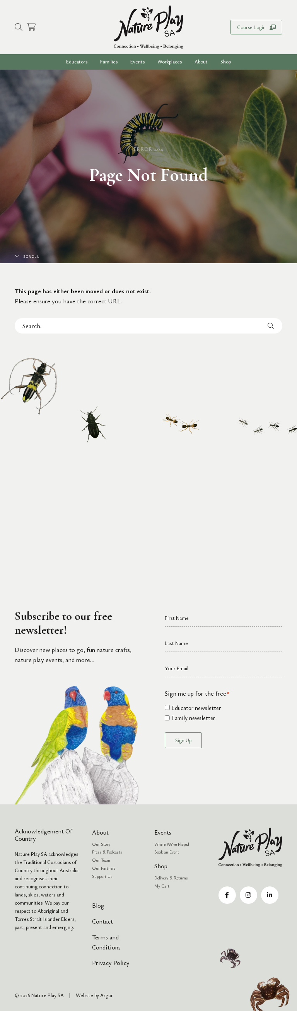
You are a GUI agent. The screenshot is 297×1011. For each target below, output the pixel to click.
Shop (225, 61)
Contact (102, 921)
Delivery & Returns (171, 878)
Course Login (251, 27)
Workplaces (169, 61)
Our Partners (104, 868)
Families (109, 61)
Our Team (101, 860)
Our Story (101, 844)
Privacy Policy (111, 962)
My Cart (161, 886)
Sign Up (183, 740)
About (100, 832)
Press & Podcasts (107, 852)
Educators (76, 61)
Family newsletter (193, 718)
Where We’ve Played (171, 844)
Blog (98, 905)
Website (84, 995)
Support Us (102, 876)
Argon (107, 995)
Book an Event (166, 852)
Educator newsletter (196, 708)
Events (137, 61)
